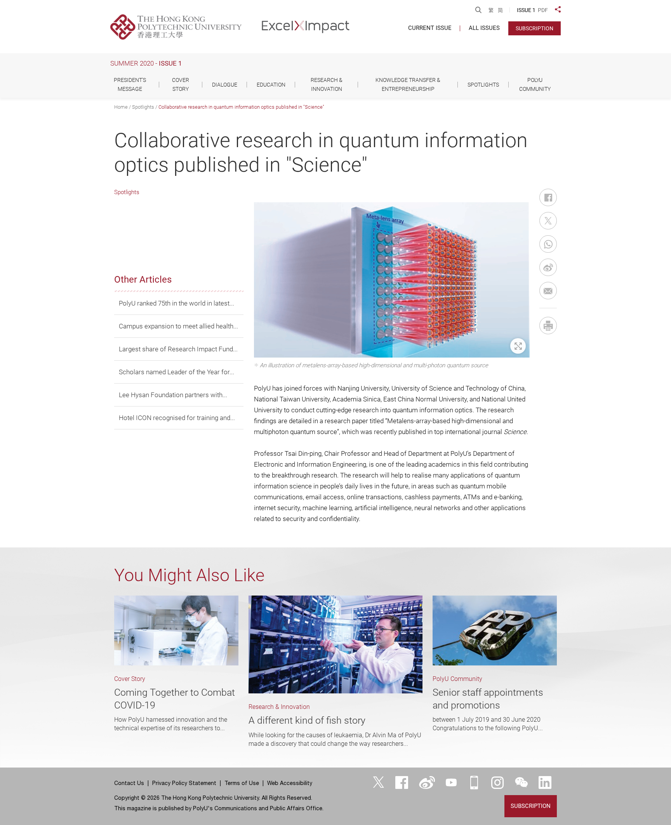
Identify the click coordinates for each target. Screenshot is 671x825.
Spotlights (143, 107)
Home (121, 107)
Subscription (534, 28)
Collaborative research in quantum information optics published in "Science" (241, 107)
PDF (543, 10)
